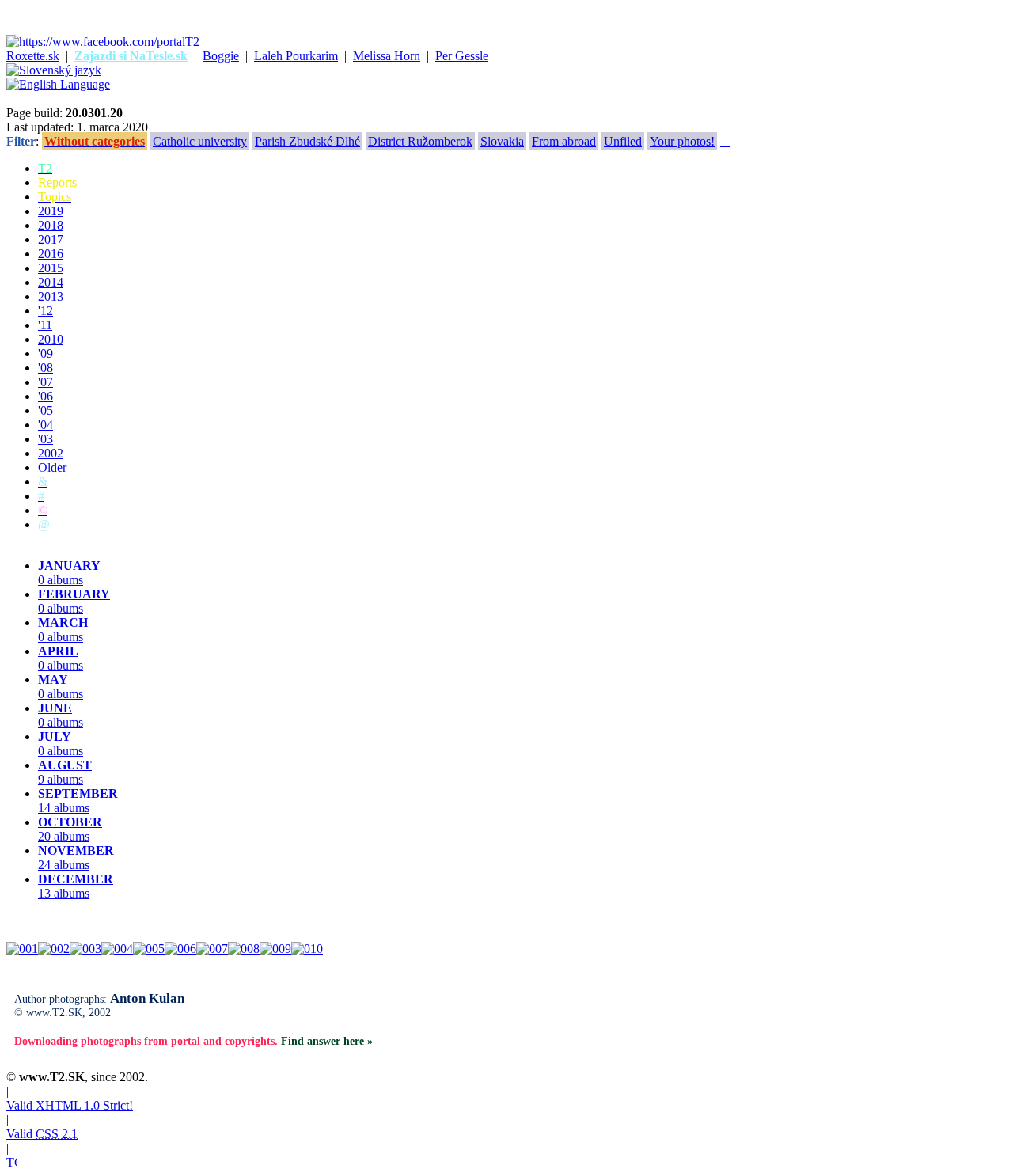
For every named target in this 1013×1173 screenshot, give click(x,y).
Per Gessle (461, 56)
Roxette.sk (32, 56)
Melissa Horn (386, 56)
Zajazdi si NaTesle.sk (131, 56)
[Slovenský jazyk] (53, 70)
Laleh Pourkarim (296, 56)
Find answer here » (327, 1041)
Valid (69, 1105)
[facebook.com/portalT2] (102, 41)
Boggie (221, 56)
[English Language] (58, 84)
